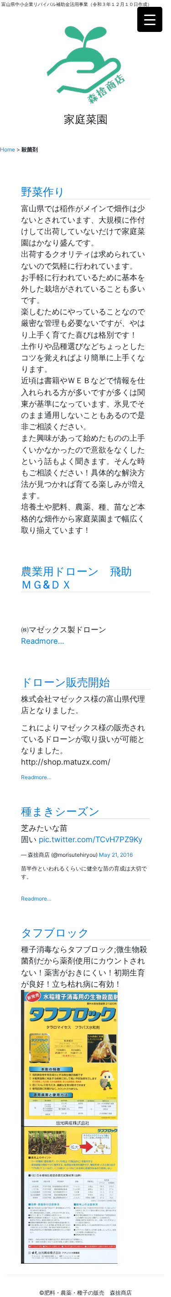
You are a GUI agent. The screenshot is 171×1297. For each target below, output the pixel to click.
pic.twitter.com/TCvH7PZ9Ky (90, 839)
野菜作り (43, 191)
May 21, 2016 (116, 854)
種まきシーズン (60, 811)
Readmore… (42, 641)
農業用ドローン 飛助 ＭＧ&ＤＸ (82, 578)
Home (7, 149)
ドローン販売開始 (65, 682)
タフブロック (55, 932)
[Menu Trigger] (149, 19)
